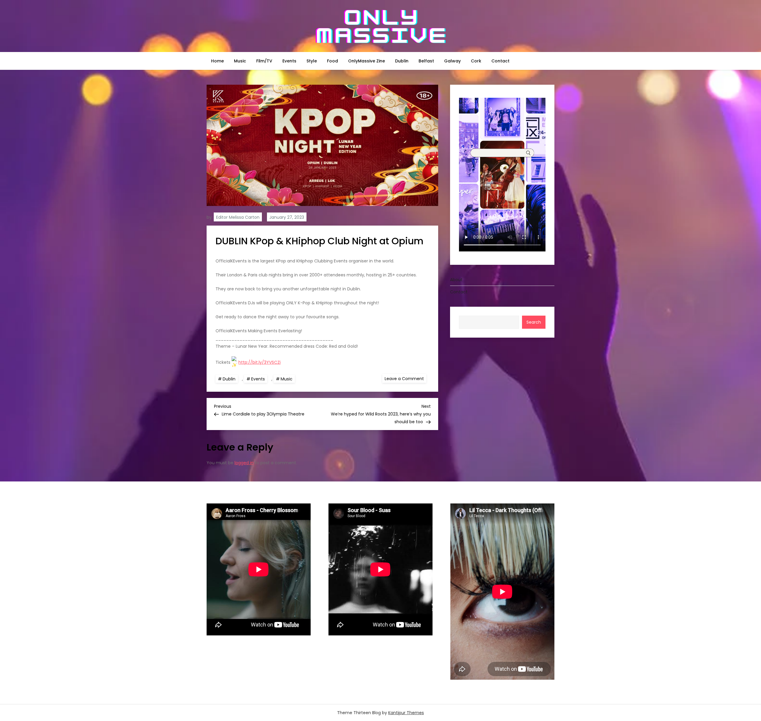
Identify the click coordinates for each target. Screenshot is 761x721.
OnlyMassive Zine (366, 61)
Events (289, 61)
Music (240, 61)
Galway (452, 61)
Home (217, 61)
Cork (476, 61)
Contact (500, 61)
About (456, 279)
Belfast (426, 61)
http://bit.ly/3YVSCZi (259, 362)
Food (332, 61)
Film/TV (264, 61)
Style (311, 61)
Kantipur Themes (406, 713)
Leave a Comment (405, 378)
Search (533, 322)
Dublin (401, 61)
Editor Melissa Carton (238, 217)
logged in (244, 463)
